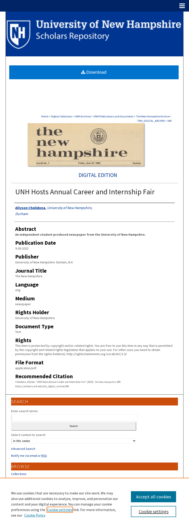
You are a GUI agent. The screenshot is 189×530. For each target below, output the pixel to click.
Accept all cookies (153, 497)
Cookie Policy (34, 515)
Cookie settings (59, 509)
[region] (94, 504)
